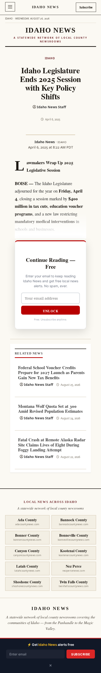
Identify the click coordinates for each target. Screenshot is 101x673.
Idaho (50, 58)
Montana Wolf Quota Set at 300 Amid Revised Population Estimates (50, 408)
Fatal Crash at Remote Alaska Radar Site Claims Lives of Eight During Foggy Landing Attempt (51, 445)
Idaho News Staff (51, 107)
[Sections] (10, 6)
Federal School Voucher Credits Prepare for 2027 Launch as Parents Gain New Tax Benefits (51, 372)
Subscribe (86, 7)
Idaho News (45, 7)
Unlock (50, 311)
